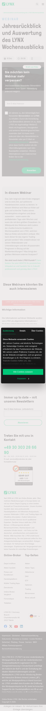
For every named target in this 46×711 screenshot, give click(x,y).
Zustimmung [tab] (8, 331)
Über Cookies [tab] (37, 331)
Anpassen (21, 379)
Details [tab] (23, 331)
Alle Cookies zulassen (23, 372)
